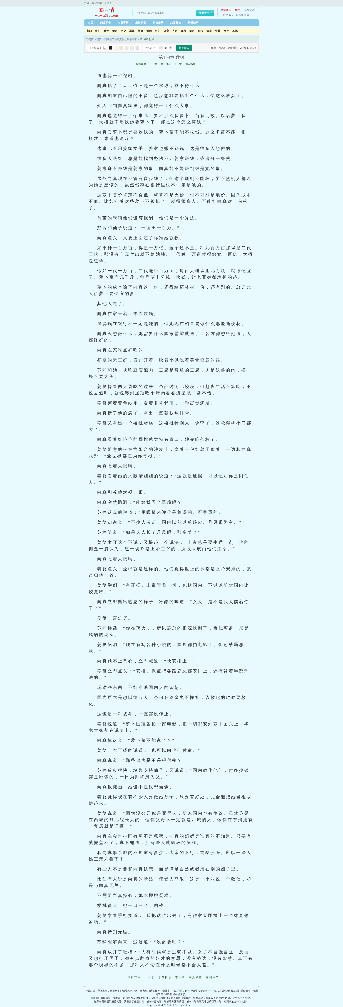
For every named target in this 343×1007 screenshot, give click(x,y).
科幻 (157, 30)
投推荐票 (141, 64)
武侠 (106, 30)
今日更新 (123, 22)
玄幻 (89, 30)
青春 (209, 30)
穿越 (217, 30)
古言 (175, 30)
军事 (132, 30)
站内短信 (249, 10)
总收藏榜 (175, 22)
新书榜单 (193, 22)
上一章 (153, 64)
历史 (123, 30)
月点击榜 (158, 22)
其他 (235, 30)
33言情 (106, 10)
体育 (166, 30)
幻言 (192, 30)
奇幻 (97, 30)
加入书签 (190, 64)
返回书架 (212, 977)
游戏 (149, 30)
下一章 (178, 64)
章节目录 (166, 64)
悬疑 (140, 30)
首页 (90, 22)
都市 (115, 30)
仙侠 (200, 30)
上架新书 (140, 22)
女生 (226, 30)
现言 (183, 30)
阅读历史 (105, 22)
